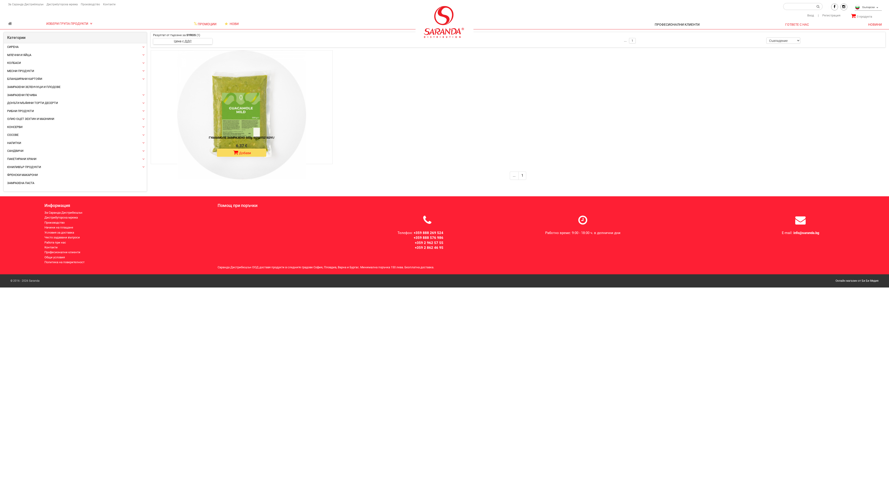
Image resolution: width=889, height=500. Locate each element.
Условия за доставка (59, 232)
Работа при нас (55, 242)
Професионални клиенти (62, 252)
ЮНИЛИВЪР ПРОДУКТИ (24, 167)
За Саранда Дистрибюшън (26, 4)
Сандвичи (15, 151)
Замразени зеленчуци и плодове (33, 87)
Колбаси (14, 63)
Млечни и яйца (19, 55)
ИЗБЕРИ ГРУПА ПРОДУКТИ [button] (67, 23)
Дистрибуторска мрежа (62, 4)
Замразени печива (22, 95)
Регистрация (829, 15)
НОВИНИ (875, 24)
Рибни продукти (20, 111)
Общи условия (54, 257)
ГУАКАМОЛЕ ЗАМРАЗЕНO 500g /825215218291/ (242, 137)
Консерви (14, 127)
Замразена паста (20, 183)
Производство (90, 4)
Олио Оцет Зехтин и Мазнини (30, 119)
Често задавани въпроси (62, 237)
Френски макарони (22, 175)
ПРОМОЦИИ (205, 23)
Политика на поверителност (64, 262)
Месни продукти (20, 71)
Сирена (13, 47)
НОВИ (234, 24)
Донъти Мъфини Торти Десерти (32, 103)
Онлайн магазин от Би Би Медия (857, 280)
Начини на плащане (58, 227)
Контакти (109, 4)
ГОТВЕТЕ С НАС (797, 24)
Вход (810, 15)
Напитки (14, 143)
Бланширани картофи (24, 79)
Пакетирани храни (21, 159)
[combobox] (868, 8)
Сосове (13, 135)
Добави (245, 153)
